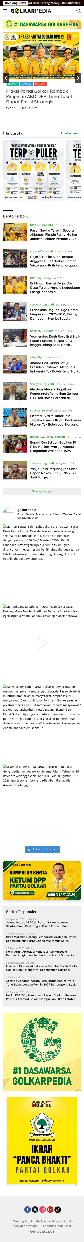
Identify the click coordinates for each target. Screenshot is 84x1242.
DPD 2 (34, 225)
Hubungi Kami (61, 1221)
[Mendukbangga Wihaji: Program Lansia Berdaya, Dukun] (42, 643)
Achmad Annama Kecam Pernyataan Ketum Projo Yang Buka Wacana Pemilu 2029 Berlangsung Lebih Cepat (41, 982)
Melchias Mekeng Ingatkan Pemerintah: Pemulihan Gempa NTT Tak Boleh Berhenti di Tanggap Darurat (54, 395)
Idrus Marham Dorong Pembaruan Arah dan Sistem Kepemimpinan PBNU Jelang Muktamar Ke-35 (41, 938)
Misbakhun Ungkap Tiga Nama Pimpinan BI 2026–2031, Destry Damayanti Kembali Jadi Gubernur (54, 316)
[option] (42, 73)
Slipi (39, 278)
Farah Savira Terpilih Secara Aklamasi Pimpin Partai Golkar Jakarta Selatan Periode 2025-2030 (53, 236)
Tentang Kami (22, 1221)
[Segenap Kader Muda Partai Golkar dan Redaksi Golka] (42, 804)
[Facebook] (27, 1209)
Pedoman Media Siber (56, 1226)
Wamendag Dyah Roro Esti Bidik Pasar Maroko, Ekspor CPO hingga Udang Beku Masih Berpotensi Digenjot (55, 342)
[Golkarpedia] (30, 11)
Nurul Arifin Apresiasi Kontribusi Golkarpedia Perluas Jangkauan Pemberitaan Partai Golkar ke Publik (40, 953)
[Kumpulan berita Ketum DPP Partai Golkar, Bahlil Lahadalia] (42, 880)
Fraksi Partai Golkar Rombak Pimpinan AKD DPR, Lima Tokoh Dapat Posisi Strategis (39, 96)
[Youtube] (50, 1209)
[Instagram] (42, 1209)
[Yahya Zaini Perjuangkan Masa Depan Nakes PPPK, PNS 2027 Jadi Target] (15, 471)
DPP (32, 278)
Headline (26, 83)
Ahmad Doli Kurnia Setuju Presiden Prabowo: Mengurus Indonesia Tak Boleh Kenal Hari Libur (54, 369)
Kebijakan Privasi (25, 1226)
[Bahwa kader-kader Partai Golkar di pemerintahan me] (42, 724)
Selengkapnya (42, 491)
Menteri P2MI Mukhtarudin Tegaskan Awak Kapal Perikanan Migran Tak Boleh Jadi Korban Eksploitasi (55, 422)
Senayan (12, 83)
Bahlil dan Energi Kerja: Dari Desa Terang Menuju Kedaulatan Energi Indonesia (55, 287)
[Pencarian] (78, 11)
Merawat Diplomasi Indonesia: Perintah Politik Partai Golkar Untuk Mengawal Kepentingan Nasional (41, 968)
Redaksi (41, 1221)
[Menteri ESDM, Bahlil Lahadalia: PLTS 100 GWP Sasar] (42, 563)
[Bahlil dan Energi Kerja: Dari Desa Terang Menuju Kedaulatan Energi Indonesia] (15, 286)
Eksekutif (47, 331)
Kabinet (35, 331)
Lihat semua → (71, 133)
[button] (6, 78)
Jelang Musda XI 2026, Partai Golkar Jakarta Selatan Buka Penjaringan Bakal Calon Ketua (37, 924)
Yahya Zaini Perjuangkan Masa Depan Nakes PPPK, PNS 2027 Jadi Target (53, 473)
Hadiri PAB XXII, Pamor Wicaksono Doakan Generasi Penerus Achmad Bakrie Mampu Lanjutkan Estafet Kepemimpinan (41, 997)
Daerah (48, 251)
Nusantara (46, 225)
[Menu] (6, 10)
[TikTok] (57, 1209)
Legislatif (40, 83)
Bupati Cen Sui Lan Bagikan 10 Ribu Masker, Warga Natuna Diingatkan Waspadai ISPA (53, 446)
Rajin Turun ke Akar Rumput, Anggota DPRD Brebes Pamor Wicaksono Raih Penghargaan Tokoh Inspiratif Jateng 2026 (53, 263)
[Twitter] (35, 1209)
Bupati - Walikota (41, 437)
